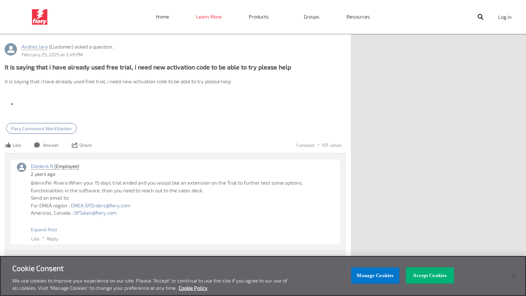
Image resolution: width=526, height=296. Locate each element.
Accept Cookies (430, 275)
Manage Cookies (375, 275)
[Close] (513, 275)
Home (162, 16)
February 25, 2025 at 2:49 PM (52, 54)
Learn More (209, 16)
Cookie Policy (193, 288)
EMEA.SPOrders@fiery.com (100, 205)
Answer (51, 145)
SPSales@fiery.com (95, 213)
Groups (312, 16)
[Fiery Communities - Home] (40, 17)
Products (259, 16)
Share (85, 145)
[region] (263, 276)
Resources (358, 16)
